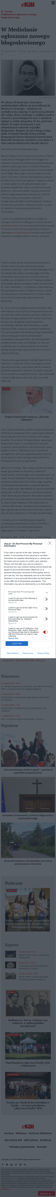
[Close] (50, 544)
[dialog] (28, 598)
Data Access (28, 653)
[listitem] (28, 593)
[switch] (45, 599)
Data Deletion (12, 653)
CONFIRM (17, 644)
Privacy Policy (43, 653)
